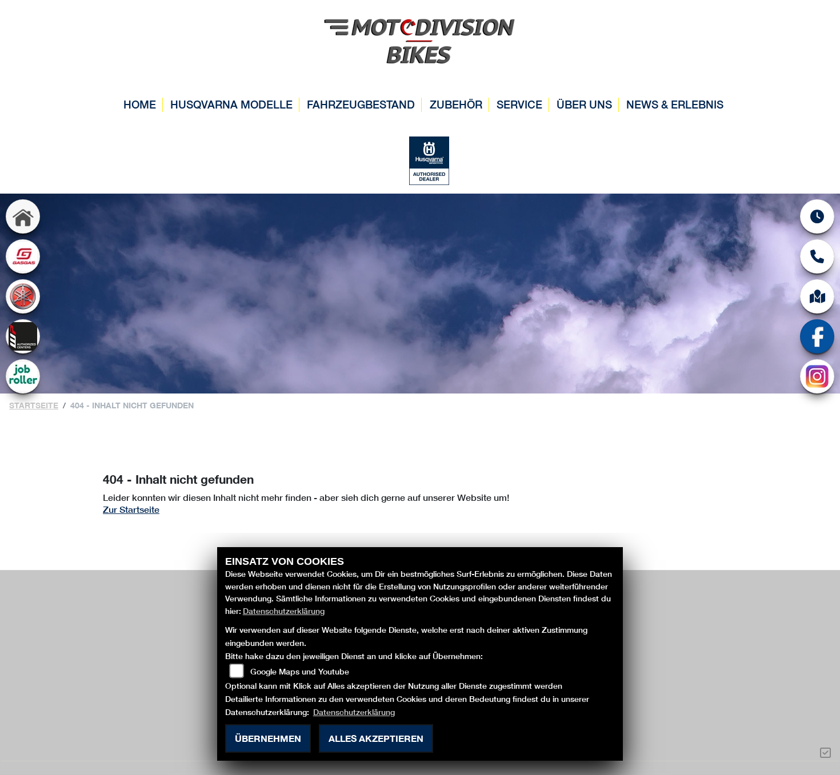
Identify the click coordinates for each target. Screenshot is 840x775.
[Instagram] (817, 376)
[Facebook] (817, 336)
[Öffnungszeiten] (817, 216)
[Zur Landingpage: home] (23, 216)
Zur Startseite (131, 509)
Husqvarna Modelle (231, 104)
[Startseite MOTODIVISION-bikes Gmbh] (420, 39)
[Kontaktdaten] (817, 256)
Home (139, 104)
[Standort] (817, 296)
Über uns (584, 104)
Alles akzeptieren (376, 738)
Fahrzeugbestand (361, 104)
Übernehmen (268, 738)
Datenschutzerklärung (284, 611)
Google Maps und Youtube (299, 671)
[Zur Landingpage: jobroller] (23, 376)
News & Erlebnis (674, 104)
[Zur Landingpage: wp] (23, 336)
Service (519, 104)
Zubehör (456, 104)
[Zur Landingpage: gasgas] (23, 256)
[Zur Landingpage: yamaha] (23, 296)
